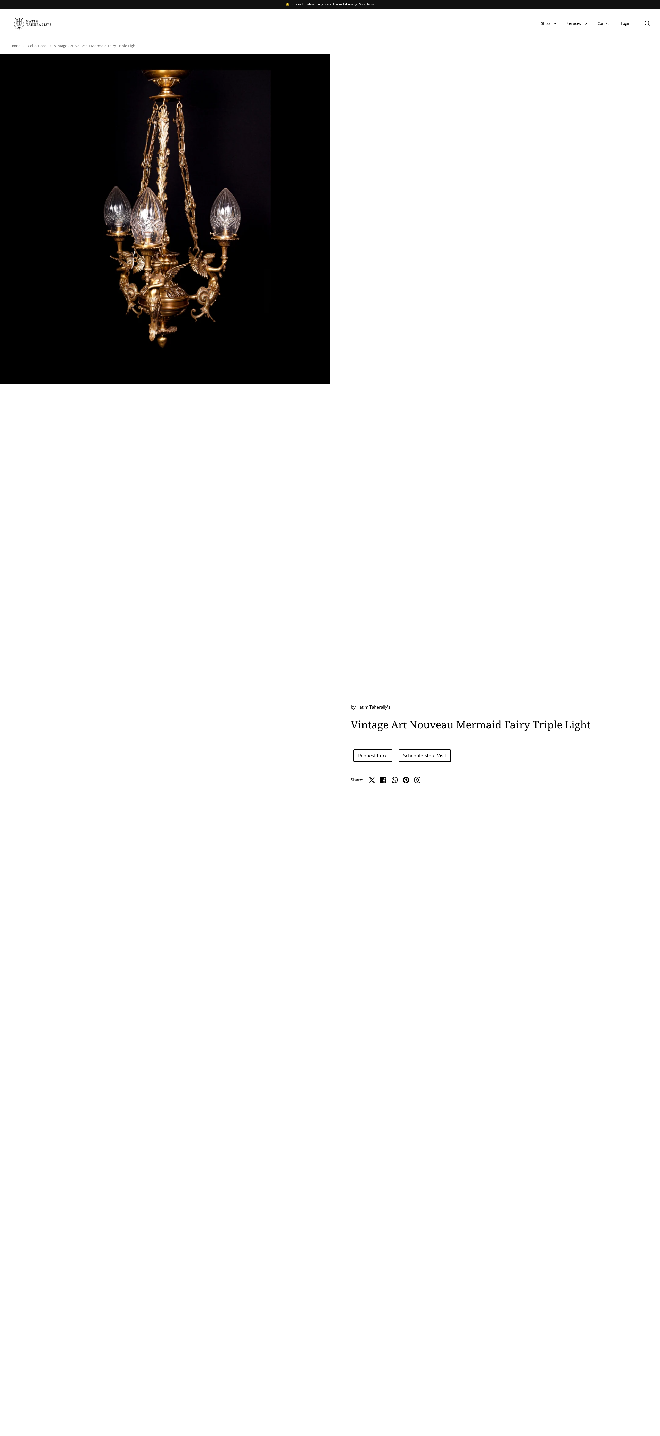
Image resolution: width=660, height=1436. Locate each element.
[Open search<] (647, 23)
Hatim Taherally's (373, 707)
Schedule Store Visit (424, 755)
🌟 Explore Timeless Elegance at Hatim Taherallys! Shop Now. (330, 4)
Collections (37, 45)
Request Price (373, 755)
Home (15, 45)
